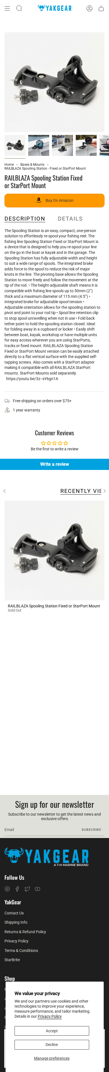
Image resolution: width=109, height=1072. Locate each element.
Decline (52, 1044)
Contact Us (14, 913)
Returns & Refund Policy (25, 932)
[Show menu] (7, 8)
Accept (52, 1031)
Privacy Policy (50, 1016)
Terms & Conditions (21, 950)
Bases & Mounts (32, 165)
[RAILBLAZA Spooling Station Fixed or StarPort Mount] (54, 550)
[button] (19, 8)
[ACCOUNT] (89, 8)
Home (9, 165)
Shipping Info (15, 922)
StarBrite (12, 960)
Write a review (54, 464)
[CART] (101, 8)
